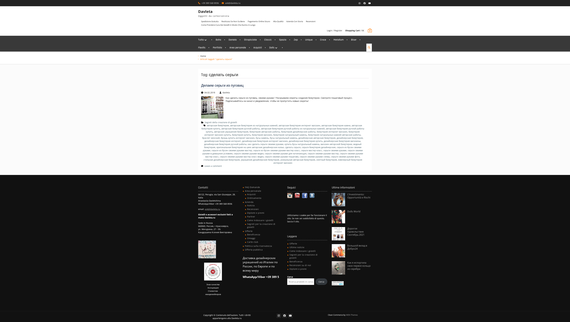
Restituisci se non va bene (233, 21)
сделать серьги (293, 147)
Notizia (251, 205)
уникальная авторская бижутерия (297, 159)
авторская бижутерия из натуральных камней (253, 125)
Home (203, 56)
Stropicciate (250, 39)
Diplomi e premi (255, 212)
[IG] (359, 3)
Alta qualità (278, 21)
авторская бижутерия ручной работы (240, 128)
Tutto (201, 39)
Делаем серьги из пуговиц (222, 85)
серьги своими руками (334, 150)
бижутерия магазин (262, 134)
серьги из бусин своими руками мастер (232, 150)
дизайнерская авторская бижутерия (316, 138)
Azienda (249, 202)
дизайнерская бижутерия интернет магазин (265, 141)
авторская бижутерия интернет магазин (299, 125)
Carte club (252, 242)
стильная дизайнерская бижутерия (222, 159)
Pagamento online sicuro (259, 21)
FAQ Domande (252, 187)
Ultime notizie (296, 247)
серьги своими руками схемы (315, 156)
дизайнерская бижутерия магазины (342, 141)
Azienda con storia (294, 21)
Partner (251, 216)
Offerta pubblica (254, 249)
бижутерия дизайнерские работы (298, 131)
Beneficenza (253, 234)
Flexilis (201, 47)
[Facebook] (364, 3)
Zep (296, 39)
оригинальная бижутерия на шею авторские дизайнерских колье (250, 147)
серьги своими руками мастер (323, 153)
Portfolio (217, 47)
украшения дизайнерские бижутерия (260, 159)
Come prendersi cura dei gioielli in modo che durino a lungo (228, 25)
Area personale (237, 47)
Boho (218, 39)
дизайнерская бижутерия (350, 138)
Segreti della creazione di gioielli (221, 122)
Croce (323, 39)
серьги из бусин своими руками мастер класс (276, 150)
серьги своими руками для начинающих (286, 153)
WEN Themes (352, 315)
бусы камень (262, 138)
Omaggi (251, 238)
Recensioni (310, 21)
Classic (268, 39)
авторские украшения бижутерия (231, 131)
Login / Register (334, 30)
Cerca (290, 276)
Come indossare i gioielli (260, 220)
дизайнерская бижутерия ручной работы (225, 144)
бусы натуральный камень (283, 138)
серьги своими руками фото (345, 156)
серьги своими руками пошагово (282, 156)
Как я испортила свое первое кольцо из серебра (359, 266)
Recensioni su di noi (300, 265)
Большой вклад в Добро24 (357, 247)
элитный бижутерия (326, 159)
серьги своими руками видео (249, 153)
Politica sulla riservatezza (258, 246)
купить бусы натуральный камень (302, 144)
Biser (354, 39)
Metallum (339, 39)
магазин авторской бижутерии (336, 144)
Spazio (282, 39)
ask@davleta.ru (232, 3)
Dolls (271, 47)
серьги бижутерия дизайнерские (319, 147)
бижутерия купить (241, 134)
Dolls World (353, 211)
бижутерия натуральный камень (290, 134)
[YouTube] (369, 3)
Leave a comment (213, 166)
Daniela (233, 39)
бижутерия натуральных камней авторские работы (334, 134)
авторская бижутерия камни (335, 125)
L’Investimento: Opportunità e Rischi (358, 196)
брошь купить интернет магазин (238, 138)
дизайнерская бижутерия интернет (222, 141)
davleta (226, 92)
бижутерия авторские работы (265, 131)
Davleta (205, 11)
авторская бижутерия (218, 125)
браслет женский (211, 138)
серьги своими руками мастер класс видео (242, 156)
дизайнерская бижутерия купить (306, 141)
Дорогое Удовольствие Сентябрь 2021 (355, 231)
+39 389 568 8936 (210, 3)
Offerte (249, 231)
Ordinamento (254, 198)
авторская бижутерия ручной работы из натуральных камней (293, 128)
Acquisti (257, 47)
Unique (309, 39)
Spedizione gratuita (209, 21)
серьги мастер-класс (311, 150)
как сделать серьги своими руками (265, 144)
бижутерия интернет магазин (332, 131)
